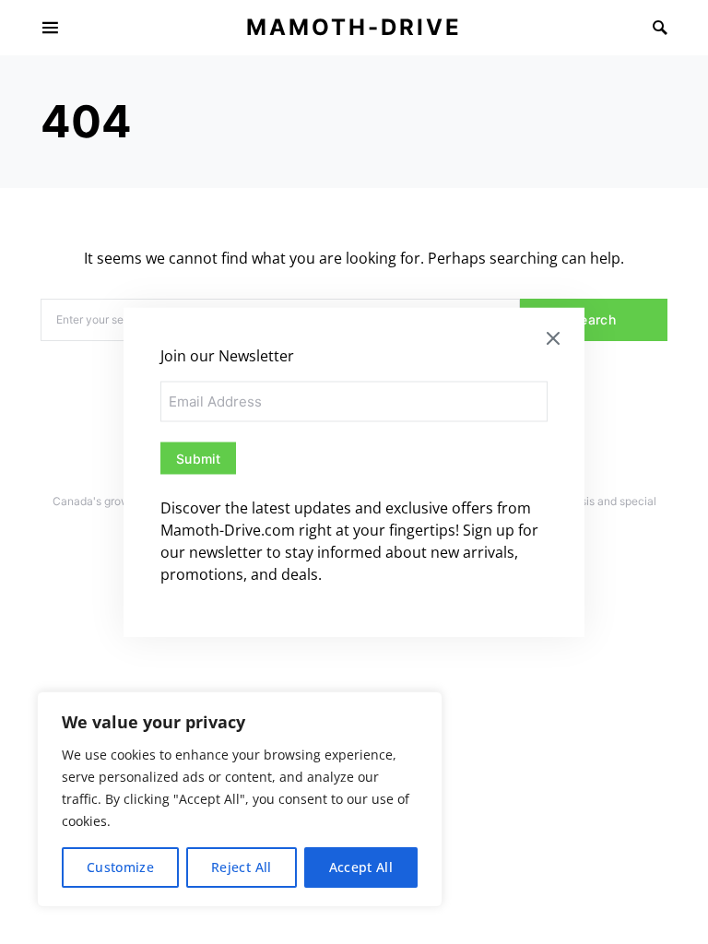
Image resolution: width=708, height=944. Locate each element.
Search (594, 319)
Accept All (361, 867)
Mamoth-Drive (354, 27)
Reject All (241, 867)
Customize (120, 867)
